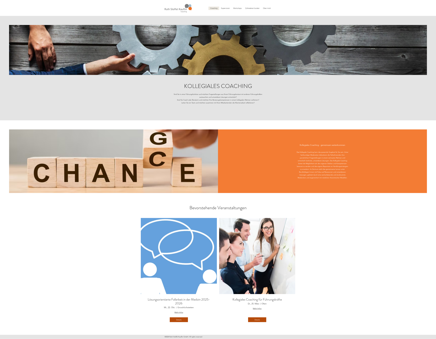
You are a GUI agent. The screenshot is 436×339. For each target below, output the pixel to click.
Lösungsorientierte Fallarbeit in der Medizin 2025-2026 (179, 301)
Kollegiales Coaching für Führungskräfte (257, 300)
